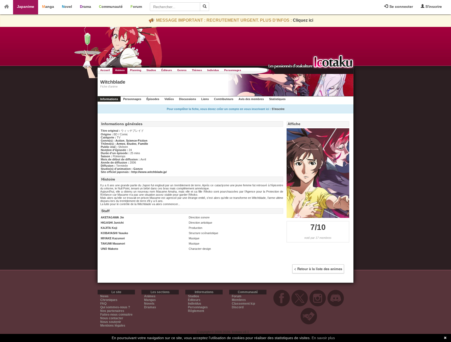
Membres (239, 300)
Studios (151, 70)
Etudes (132, 143)
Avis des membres (251, 99)
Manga (48, 6)
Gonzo (138, 168)
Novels (149, 303)
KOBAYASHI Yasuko (114, 233)
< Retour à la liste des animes (318, 268)
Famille (143, 143)
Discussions (187, 99)
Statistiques (277, 99)
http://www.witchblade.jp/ (149, 171)
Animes (120, 70)
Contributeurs (223, 99)
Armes (120, 143)
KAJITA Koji (109, 227)
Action (119, 140)
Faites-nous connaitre (116, 314)
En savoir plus (323, 338)
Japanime (25, 6)
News (104, 296)
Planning (135, 70)
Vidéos (169, 99)
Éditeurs (166, 70)
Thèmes (197, 70)
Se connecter (400, 6)
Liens (205, 99)
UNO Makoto (109, 248)
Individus (213, 70)
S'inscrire (433, 6)
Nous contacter (111, 318)
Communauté (111, 6)
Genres (182, 70)
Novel (67, 6)
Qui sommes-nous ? (115, 307)
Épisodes (152, 99)
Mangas (150, 300)
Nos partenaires (112, 311)
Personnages (232, 70)
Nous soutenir (110, 322)
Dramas (150, 307)
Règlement (196, 311)
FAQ (103, 303)
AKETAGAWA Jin (112, 217)
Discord (238, 307)
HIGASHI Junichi (112, 222)
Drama (85, 6)
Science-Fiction (136, 140)
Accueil (105, 70)
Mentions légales (112, 325)
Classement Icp (243, 303)
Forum (136, 6)
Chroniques (108, 300)
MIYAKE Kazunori (113, 238)
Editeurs (194, 300)
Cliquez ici (303, 20)
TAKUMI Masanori (113, 243)
